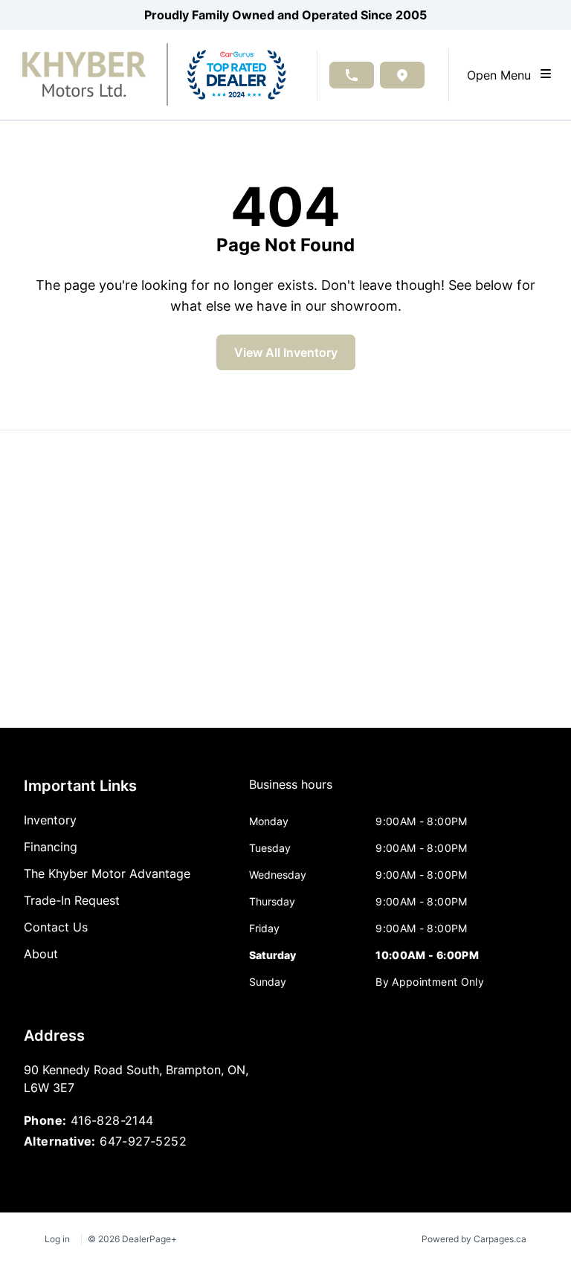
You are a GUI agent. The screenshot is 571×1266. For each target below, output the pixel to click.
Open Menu (502, 75)
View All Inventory (286, 352)
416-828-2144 (112, 1120)
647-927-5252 (143, 1141)
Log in (57, 1238)
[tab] (290, 791)
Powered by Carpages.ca (474, 1238)
